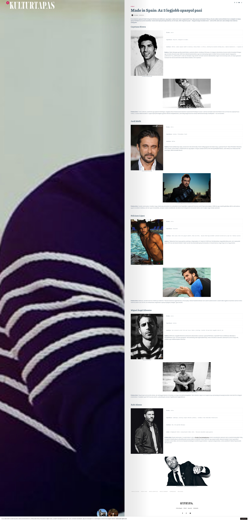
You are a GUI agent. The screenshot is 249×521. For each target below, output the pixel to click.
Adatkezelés (195, 508)
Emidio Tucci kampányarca (202, 437)
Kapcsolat (190, 508)
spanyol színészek (164, 491)
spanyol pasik (144, 491)
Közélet (132, 6)
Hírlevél (185, 508)
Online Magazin (179, 508)
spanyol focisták (135, 491)
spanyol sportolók (153, 491)
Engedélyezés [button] (244, 518)
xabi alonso (180, 491)
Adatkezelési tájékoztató (121, 518)
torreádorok (173, 491)
